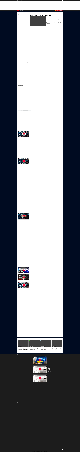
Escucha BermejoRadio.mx (59, 10)
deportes (49, 356)
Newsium (43, 451)
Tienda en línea (49, 371)
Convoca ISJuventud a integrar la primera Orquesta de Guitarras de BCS (56, 348)
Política (49, 369)
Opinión (49, 367)
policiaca (49, 368)
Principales (49, 370)
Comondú (49, 354)
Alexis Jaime (51, 21)
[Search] (54, 10)
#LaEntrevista (21, 10)
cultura (49, 355)
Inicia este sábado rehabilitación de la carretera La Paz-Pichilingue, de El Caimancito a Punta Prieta (45, 349)
